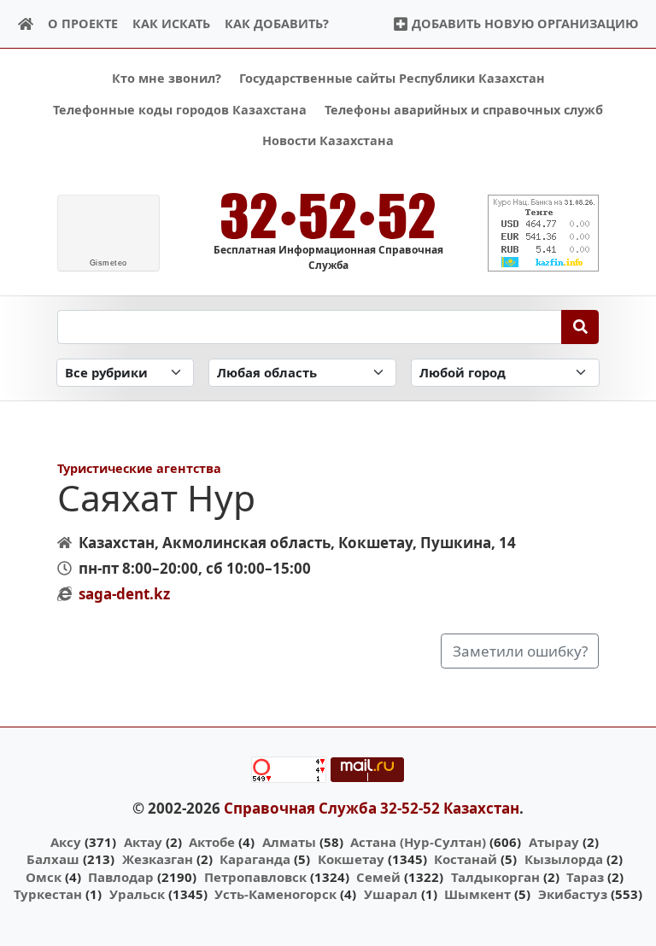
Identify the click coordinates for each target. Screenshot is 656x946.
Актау (143, 841)
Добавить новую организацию (523, 23)
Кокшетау (351, 858)
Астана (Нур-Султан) (418, 841)
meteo (108, 263)
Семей (378, 876)
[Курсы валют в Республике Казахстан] (543, 233)
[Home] (26, 24)
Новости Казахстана (328, 140)
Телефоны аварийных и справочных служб (464, 110)
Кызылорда (563, 858)
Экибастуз (572, 893)
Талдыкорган (495, 876)
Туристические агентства (139, 468)
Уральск (137, 893)
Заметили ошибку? (520, 651)
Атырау (554, 841)
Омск (44, 876)
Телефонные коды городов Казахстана (180, 110)
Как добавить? (277, 23)
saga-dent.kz (124, 594)
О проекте (83, 23)
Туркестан (48, 893)
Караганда (255, 858)
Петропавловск (255, 876)
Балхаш (52, 858)
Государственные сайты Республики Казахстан (392, 78)
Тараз (585, 876)
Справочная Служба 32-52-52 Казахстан (371, 808)
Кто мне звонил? (166, 78)
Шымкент (477, 893)
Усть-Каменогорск (275, 893)
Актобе (212, 841)
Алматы (289, 841)
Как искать (171, 23)
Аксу (65, 841)
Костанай (465, 858)
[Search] (580, 327)
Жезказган (157, 858)
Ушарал (391, 893)
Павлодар (121, 876)
